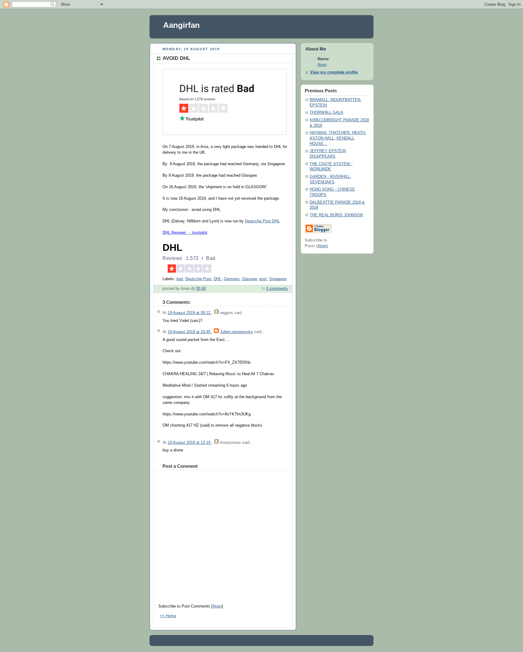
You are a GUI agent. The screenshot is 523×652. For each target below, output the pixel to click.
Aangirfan (181, 25)
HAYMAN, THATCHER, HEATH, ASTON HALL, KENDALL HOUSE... (338, 138)
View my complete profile (334, 72)
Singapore (278, 279)
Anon (322, 65)
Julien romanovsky (236, 332)
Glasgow (249, 279)
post (263, 279)
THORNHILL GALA (326, 112)
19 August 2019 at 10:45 (190, 332)
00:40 (201, 289)
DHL (217, 279)
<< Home (168, 616)
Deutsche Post (198, 279)
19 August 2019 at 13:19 (190, 443)
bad (179, 279)
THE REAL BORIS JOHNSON (336, 215)
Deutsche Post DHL (262, 221)
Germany (231, 279)
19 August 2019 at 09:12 (190, 313)
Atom (217, 606)
